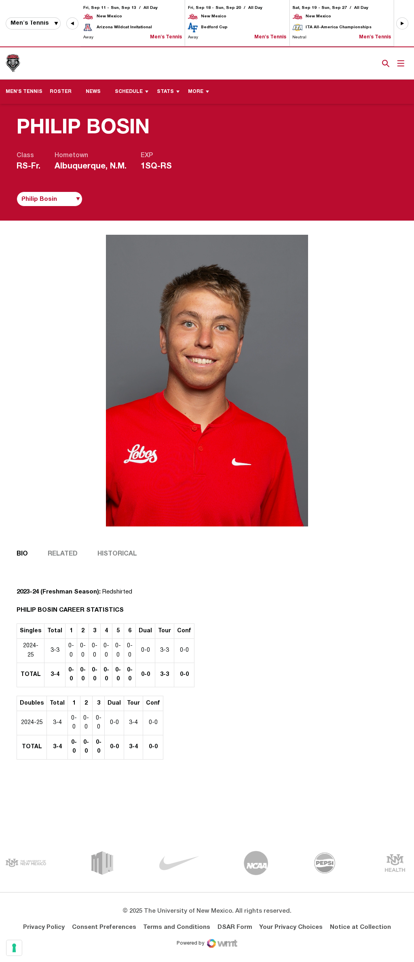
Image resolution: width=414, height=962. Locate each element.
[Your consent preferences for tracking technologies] (14, 948)
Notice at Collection (360, 927)
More (195, 91)
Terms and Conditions (176, 927)
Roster (61, 91)
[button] (72, 23)
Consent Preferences (104, 927)
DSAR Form (235, 927)
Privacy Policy (44, 927)
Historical (117, 554)
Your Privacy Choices (291, 927)
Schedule (129, 91)
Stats (165, 91)
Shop (372, 63)
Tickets (357, 63)
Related (63, 554)
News (93, 91)
